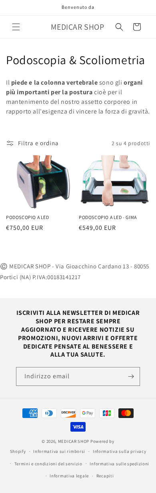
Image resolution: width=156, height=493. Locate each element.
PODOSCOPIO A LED (27, 217)
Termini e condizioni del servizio (48, 464)
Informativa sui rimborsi (59, 451)
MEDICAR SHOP (73, 441)
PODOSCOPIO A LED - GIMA (108, 217)
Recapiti (105, 476)
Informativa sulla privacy (119, 451)
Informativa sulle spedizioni (119, 464)
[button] (16, 27)
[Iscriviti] (131, 376)
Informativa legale (69, 476)
